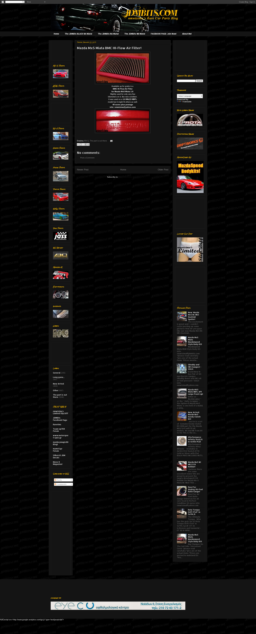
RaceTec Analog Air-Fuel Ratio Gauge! (195, 489)
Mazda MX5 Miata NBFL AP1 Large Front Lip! (195, 391)
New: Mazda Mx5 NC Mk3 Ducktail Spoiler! (193, 315)
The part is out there (98, 141)
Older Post (163, 169)
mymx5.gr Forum (57, 449)
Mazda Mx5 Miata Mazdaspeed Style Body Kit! (195, 538)
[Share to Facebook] (85, 144)
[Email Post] (111, 141)
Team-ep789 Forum (59, 430)
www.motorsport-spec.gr (60, 436)
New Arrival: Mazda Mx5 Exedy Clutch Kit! (194, 415)
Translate (186, 101)
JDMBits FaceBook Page (60, 419)
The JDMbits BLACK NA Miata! (78, 34)
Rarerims (57, 424)
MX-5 (86, 141)
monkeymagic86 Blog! (60, 443)
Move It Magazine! (57, 463)
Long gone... (58, 377)
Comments (61, 484)
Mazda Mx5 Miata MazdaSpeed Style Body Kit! (195, 340)
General (56, 373)
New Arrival (58, 384)
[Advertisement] (61, 49)
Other (55, 390)
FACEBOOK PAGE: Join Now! (163, 34)
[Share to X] (83, 144)
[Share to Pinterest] (88, 144)
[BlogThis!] (80, 144)
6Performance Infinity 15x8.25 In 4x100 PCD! (195, 439)
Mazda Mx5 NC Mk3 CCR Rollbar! (194, 464)
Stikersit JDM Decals (59, 456)
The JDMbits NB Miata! (134, 34)
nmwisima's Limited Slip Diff (60, 412)
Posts (59, 480)
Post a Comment (87, 158)
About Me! (187, 34)
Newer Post (83, 169)
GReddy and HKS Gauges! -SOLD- (194, 366)
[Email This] (78, 144)
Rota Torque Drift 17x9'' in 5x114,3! (194, 512)
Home (56, 34)
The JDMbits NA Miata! (108, 34)
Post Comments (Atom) (128, 177)
